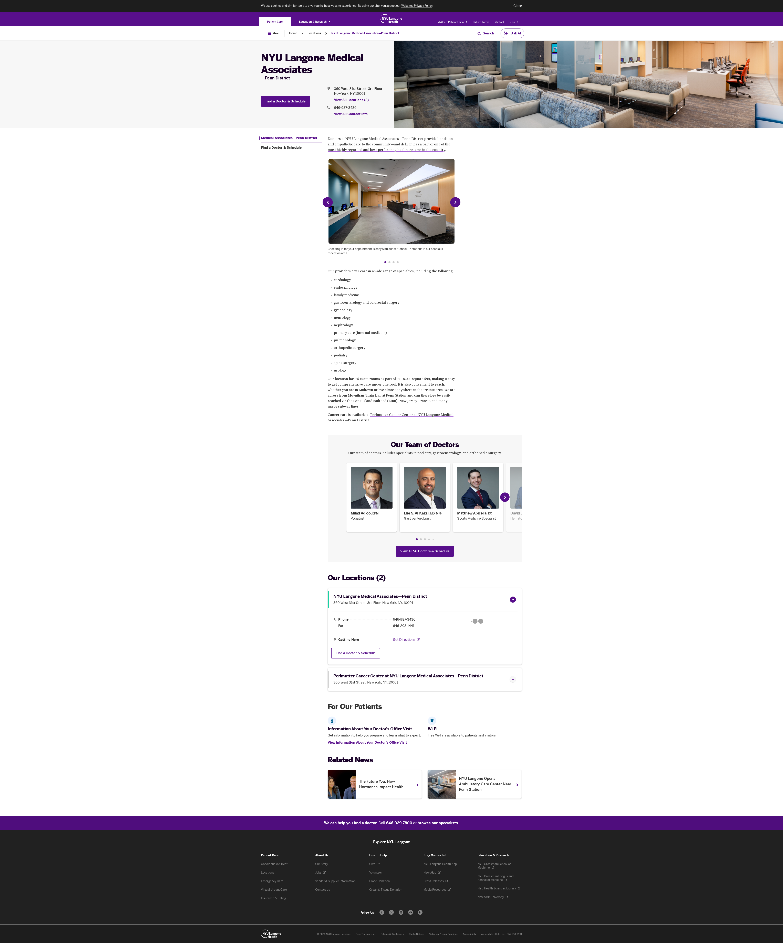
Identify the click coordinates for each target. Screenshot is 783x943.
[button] (517, 6)
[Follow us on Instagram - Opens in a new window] (401, 912)
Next (455, 202)
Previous (328, 202)
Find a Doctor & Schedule (285, 101)
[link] (371, 497)
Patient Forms (481, 22)
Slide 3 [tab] (425, 539)
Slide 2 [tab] (421, 539)
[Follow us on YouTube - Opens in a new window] (410, 912)
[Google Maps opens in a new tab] (477, 621)
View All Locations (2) (351, 100)
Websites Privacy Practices (443, 934)
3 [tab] (394, 262)
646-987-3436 (345, 108)
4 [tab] (398, 262)
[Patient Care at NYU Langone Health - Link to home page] (391, 18)
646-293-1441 (403, 626)
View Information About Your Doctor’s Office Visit (367, 742)
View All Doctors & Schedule (424, 551)
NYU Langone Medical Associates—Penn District (365, 33)
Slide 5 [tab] (433, 539)
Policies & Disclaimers (392, 934)
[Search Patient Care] (479, 33)
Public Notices (416, 934)
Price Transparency (366, 934)
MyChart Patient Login (451, 22)
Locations (314, 33)
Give (512, 22)
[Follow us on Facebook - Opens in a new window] (381, 912)
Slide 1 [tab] (417, 539)
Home (293, 33)
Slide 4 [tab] (429, 539)
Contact (499, 22)
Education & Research (313, 21)
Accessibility (469, 934)
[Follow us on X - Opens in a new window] (391, 912)
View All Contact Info (351, 114)
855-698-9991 (514, 934)
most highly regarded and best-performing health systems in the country (386, 150)
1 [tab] (385, 262)
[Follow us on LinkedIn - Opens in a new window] (420, 912)
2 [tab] (389, 262)
